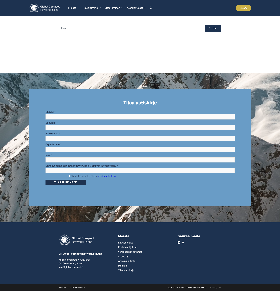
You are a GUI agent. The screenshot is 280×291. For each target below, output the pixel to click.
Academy (123, 256)
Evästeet (62, 287)
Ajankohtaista (135, 7)
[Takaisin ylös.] (272, 283)
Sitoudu (243, 8)
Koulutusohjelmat (127, 247)
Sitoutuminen (113, 7)
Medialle (122, 265)
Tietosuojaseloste (77, 287)
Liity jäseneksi (125, 242)
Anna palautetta (126, 261)
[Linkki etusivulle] (46, 7)
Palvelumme (90, 7)
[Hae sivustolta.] (151, 8)
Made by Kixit (215, 287)
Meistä (72, 7)
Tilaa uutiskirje (126, 270)
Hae (214, 28)
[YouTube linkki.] (183, 243)
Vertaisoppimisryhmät (130, 251)
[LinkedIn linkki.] (179, 243)
